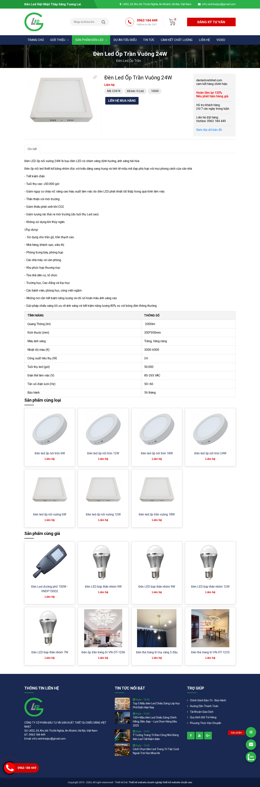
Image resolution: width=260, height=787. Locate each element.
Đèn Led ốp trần (128, 61)
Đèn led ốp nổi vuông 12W (103, 514)
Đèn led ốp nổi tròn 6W (50, 453)
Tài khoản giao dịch (201, 711)
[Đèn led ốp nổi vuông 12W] (103, 490)
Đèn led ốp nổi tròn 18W (157, 453)
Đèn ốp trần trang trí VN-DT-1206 (103, 652)
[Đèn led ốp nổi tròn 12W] (103, 429)
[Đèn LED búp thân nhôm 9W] (103, 562)
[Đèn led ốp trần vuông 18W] (156, 490)
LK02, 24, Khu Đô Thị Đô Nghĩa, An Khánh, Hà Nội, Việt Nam (157, 4)
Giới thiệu (58, 40)
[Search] (103, 22)
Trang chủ (36, 40)
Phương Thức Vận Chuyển (205, 723)
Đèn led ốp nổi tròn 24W (210, 453)
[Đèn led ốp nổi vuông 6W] (49, 490)
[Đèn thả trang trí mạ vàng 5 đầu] (156, 628)
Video (220, 40)
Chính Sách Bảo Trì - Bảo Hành (208, 700)
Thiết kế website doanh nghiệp (145, 782)
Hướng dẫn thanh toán (204, 706)
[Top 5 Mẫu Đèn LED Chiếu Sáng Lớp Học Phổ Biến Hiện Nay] (122, 703)
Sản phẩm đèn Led (89, 40)
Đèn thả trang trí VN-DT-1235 (210, 652)
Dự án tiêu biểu (125, 40)
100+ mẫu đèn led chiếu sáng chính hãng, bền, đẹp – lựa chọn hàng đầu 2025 (155, 721)
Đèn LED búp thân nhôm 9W (103, 586)
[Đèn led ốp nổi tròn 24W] (210, 429)
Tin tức (148, 40)
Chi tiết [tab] (32, 149)
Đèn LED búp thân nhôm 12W (210, 586)
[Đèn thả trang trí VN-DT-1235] (210, 628)
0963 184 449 (147, 22)
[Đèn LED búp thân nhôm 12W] (210, 562)
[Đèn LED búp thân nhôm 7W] (50, 628)
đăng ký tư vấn (211, 22)
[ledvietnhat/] (191, 735)
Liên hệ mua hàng (122, 100)
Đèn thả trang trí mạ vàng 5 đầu (157, 652)
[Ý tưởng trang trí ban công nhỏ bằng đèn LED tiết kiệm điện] (122, 735)
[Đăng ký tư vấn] (251, 744)
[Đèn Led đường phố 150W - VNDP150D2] (50, 562)
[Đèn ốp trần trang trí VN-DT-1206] (103, 628)
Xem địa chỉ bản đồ (209, 130)
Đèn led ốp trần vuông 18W (157, 514)
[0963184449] (251, 757)
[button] (95, 77)
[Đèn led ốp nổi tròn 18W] (157, 429)
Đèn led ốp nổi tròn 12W (103, 453)
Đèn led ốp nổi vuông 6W (49, 514)
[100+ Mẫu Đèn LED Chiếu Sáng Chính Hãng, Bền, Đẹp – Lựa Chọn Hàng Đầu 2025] (122, 717)
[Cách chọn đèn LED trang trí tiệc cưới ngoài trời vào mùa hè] (122, 749)
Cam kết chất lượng (176, 40)
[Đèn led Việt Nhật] (33, 21)
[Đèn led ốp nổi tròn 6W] (50, 429)
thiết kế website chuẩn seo (177, 782)
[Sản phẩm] (251, 732)
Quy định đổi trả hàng (203, 717)
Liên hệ (204, 40)
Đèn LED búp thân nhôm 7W (49, 652)
